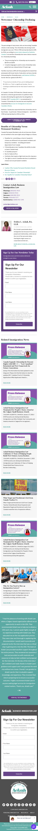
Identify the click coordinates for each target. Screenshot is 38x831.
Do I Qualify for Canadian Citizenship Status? (18, 175)
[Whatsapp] (34, 805)
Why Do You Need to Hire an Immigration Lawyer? (14, 587)
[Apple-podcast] (23, 805)
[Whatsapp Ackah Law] (13, 2)
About (32, 812)
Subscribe (19, 324)
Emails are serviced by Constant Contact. (14, 319)
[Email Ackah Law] (10, 2)
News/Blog (10, 17)
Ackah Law (29, 22)
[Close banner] (36, 11)
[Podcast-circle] (27, 805)
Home (2, 17)
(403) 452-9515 (15, 190)
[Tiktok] (30, 805)
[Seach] (30, 7)
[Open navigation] (34, 7)
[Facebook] (8, 805)
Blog (16, 17)
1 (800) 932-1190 (18, 199)
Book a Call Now (13, 208)
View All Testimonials (19, 697)
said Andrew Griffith (28, 75)
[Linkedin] (11, 805)
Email (7, 282)
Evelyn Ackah (22, 22)
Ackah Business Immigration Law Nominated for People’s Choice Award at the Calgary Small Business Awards (18, 410)
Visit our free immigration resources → (13, 11)
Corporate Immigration (19, 809)
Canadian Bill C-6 (15, 99)
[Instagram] (19, 805)
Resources (24, 812)
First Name (8, 292)
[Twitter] (4, 805)
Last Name (8, 302)
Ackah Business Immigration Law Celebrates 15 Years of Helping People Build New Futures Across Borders (17, 453)
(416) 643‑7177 (13, 197)
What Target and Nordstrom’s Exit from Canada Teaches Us (18, 499)
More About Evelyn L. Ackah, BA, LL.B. (24, 245)
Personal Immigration (11, 812)
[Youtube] (15, 805)
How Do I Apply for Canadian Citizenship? (17, 172)
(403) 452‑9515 (13, 193)
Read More (6, 383)
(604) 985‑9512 (15, 195)
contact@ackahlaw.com (10, 204)
